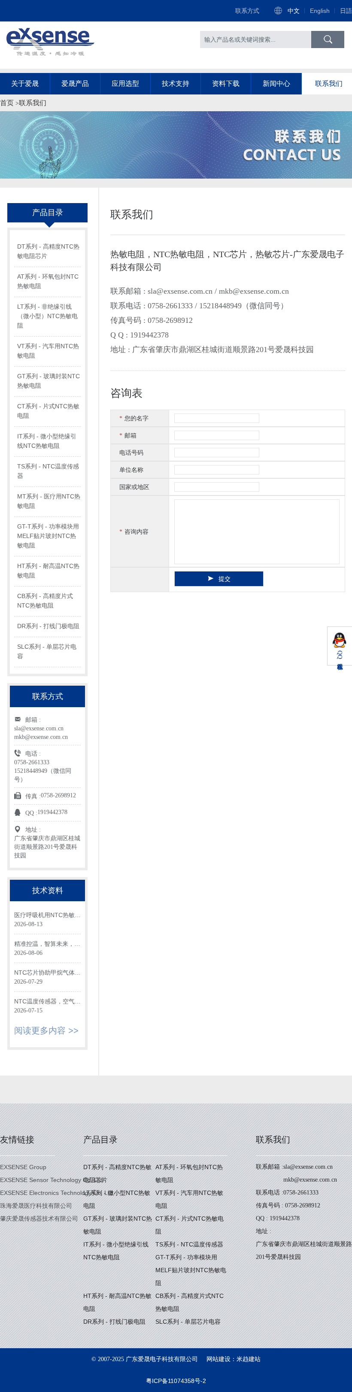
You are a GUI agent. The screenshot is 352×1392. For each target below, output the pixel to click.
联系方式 (247, 10)
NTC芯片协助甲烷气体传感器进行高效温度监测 (47, 973)
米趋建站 (249, 1359)
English (320, 10)
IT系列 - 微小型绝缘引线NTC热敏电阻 (46, 441)
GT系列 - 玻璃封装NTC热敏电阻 (48, 381)
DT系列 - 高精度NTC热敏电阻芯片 (48, 251)
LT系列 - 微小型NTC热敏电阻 (116, 1199)
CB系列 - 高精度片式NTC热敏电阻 (45, 601)
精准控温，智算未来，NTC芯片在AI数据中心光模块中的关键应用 (47, 944)
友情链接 (17, 1139)
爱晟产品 (75, 83)
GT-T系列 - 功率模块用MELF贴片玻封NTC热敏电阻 (48, 536)
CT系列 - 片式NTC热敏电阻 (48, 411)
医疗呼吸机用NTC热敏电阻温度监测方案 (47, 916)
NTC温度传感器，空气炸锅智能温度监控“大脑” (47, 1002)
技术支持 (175, 83)
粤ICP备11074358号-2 (176, 1380)
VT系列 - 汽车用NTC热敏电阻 (48, 351)
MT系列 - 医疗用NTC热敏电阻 (48, 501)
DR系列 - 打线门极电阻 (48, 626)
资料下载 (226, 83)
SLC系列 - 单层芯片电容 (46, 651)
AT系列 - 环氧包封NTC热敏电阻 (48, 281)
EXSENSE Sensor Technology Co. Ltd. (52, 1179)
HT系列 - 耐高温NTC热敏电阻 (48, 570)
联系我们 (329, 83)
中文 (294, 10)
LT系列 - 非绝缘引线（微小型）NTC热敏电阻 (47, 316)
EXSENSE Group (23, 1167)
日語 (346, 10)
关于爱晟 (25, 83)
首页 (7, 102)
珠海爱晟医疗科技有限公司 (36, 1205)
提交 (224, 579)
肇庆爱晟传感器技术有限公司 (39, 1218)
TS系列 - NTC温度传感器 (48, 471)
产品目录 (100, 1139)
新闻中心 (276, 83)
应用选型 (125, 83)
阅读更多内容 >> (46, 1030)
